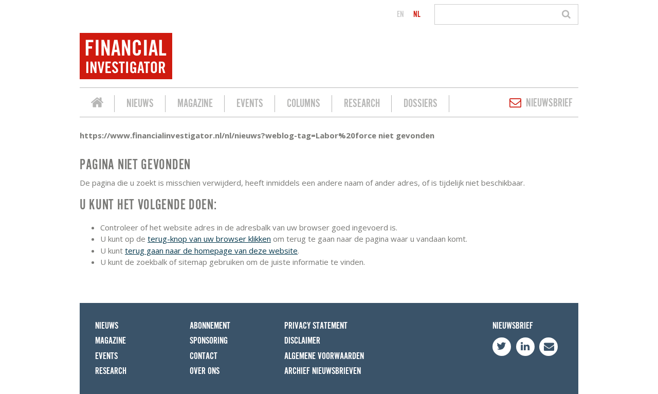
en (400, 14)
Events (249, 104)
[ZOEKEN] (567, 14)
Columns (303, 104)
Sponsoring (209, 341)
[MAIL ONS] (548, 346)
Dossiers (420, 104)
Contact (203, 356)
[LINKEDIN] (525, 346)
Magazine (195, 104)
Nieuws (140, 104)
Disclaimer (302, 341)
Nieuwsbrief (549, 103)
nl (417, 14)
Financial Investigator (97, 104)
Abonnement (210, 326)
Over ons (205, 371)
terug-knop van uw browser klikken (209, 239)
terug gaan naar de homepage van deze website (211, 250)
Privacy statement (316, 326)
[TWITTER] (501, 346)
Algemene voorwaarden (324, 356)
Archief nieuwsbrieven (322, 371)
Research (362, 104)
